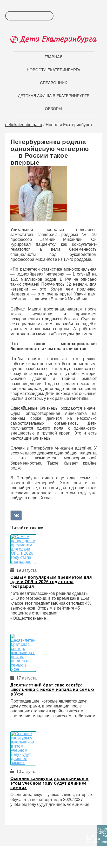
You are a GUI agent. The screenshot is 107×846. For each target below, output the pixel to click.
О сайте (91, 835)
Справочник (53, 83)
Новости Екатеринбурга (53, 70)
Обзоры (53, 108)
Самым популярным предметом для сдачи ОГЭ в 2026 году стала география (51, 582)
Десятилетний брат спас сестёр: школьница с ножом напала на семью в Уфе (52, 689)
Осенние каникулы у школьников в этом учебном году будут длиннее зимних (49, 783)
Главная (54, 57)
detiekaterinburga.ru (23, 124)
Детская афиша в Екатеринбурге (53, 95)
